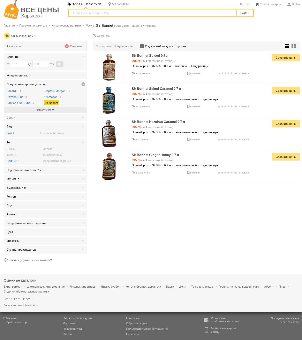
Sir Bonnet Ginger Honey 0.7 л (155, 155)
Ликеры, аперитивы (83, 286)
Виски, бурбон (110, 286)
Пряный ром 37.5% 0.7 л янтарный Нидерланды (170, 66)
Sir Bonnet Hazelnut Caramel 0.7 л (158, 122)
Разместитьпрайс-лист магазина (225, 319)
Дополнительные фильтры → (21, 305)
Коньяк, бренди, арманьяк (143, 286)
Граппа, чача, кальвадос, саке (239, 286)
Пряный (13, 160)
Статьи (67, 334)
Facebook (132, 334)
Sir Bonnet (51, 102)
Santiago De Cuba (20, 102)
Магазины (69, 323)
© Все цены (10, 318)
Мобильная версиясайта (224, 330)
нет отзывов (241, 73)
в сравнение (143, 73)
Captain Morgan (57, 91)
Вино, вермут (13, 286)
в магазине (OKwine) (152, 60)
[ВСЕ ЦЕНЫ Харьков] (11, 18)
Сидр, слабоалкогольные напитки (26, 291)
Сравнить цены (286, 57)
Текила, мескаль (202, 286)
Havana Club (17, 96)
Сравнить (103, 35)
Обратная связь (137, 323)
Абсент (269, 286)
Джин (182, 286)
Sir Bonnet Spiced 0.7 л (150, 55)
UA (241, 4)
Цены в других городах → (18, 298)
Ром (10, 133)
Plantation (53, 96)
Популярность (123, 46)
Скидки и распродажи (77, 318)
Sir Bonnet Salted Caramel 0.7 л (156, 88)
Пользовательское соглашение (147, 328)
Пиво (282, 286)
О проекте (133, 318)
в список (195, 73)
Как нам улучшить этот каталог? (30, 260)
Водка (170, 286)
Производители (73, 328)
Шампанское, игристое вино (46, 286)
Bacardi (14, 91)
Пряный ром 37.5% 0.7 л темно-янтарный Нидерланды (175, 99)
